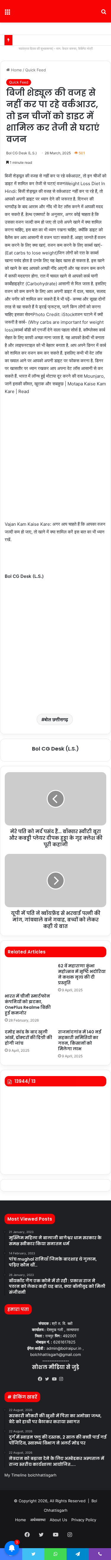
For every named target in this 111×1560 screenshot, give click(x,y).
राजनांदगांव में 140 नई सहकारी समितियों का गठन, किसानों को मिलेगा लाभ (79, 1040)
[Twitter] (48, 1379)
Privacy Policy (83, 1519)
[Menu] (7, 13)
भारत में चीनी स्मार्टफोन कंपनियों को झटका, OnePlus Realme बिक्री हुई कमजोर (28, 1004)
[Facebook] (41, 1379)
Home (16, 70)
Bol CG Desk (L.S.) (21, 153)
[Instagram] (62, 1379)
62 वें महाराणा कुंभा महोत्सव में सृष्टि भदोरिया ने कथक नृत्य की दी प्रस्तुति (82, 974)
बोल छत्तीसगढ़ (56, 719)
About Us (58, 1519)
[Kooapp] (69, 1379)
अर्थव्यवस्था (38, 1519)
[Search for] (104, 13)
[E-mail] (7, 591)
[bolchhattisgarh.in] (55, 11)
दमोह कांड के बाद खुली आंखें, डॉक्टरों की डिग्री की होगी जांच (28, 1037)
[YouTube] (55, 1379)
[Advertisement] (55, 461)
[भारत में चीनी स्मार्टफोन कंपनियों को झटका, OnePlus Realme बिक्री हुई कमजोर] (29, 976)
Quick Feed (35, 70)
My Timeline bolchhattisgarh (30, 1475)
